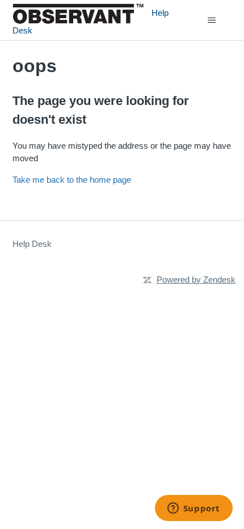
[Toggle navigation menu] (212, 20)
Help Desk (32, 244)
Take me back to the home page (71, 179)
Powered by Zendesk (196, 279)
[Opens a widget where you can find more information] (193, 509)
